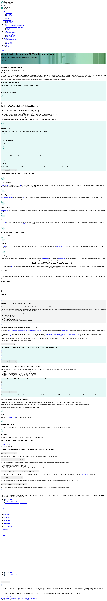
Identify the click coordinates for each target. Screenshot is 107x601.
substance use (45, 258)
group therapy (18, 335)
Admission (5, 529)
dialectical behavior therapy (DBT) (72, 334)
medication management (52, 335)
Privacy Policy (7, 596)
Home (4, 508)
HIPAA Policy (30, 599)
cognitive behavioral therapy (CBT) (55, 334)
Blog (4, 535)
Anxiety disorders (5, 185)
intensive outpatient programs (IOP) (34, 330)
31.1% (19, 185)
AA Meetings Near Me (7, 526)
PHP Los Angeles (6, 520)
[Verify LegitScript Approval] (6, 583)
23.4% (12, 266)
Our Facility (6, 514)
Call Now (4, 63)
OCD (14, 235)
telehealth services (65, 330)
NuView (14, 76)
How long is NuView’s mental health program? (10, 477)
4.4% (19, 210)
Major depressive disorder (6, 197)
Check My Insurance (5, 581)
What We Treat (6, 517)
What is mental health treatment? (8, 453)
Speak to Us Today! (7, 444)
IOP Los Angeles (6, 523)
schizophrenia (59, 246)
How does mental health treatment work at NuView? (12, 459)
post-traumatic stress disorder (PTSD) (16, 224)
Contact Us (5, 532)
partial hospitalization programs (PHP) (16, 330)
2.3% (5, 235)
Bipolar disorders (4, 210)
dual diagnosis (61, 258)
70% (5, 222)
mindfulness (61, 335)
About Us (5, 511)
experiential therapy (9, 335)
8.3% (23, 197)
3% (5, 246)
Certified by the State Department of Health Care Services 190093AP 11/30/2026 (19, 598)
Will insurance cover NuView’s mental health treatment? (13, 484)
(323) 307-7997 (5, 50)
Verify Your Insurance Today (9, 344)
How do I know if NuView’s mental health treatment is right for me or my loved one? (18, 471)
